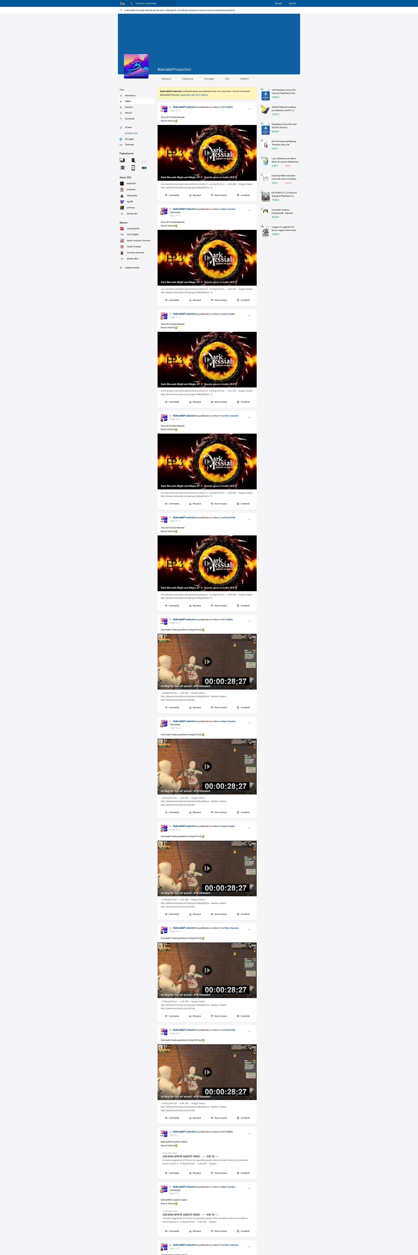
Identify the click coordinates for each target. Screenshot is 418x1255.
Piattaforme (127, 153)
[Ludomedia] (122, 3)
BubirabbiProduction (174, 69)
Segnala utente (132, 267)
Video (128, 101)
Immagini (209, 78)
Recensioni (130, 95)
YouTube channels (230, 416)
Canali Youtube (228, 314)
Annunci (129, 107)
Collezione (187, 78)
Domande (129, 118)
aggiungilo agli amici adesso (194, 95)
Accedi (278, 3)
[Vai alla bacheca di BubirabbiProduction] (164, 109)
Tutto (122, 89)
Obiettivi (244, 78)
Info (227, 78)
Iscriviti (292, 3)
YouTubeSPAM (228, 517)
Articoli (128, 113)
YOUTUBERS (227, 107)
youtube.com (131, 133)
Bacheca (166, 78)
